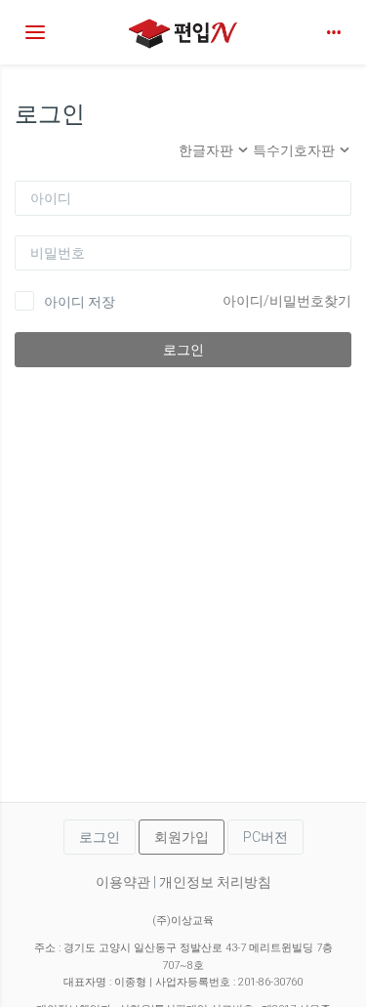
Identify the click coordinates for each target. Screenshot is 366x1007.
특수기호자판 (295, 150)
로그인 (183, 349)
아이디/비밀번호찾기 (287, 301)
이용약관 (123, 882)
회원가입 (181, 837)
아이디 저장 (79, 302)
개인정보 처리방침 (215, 882)
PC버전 (265, 837)
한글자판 (207, 150)
